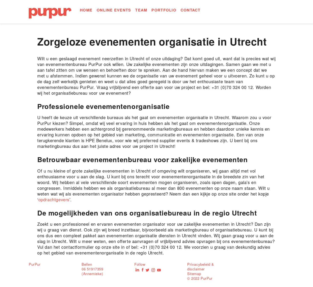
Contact (191, 10)
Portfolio (163, 10)
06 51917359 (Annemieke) (92, 271)
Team (141, 10)
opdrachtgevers (53, 199)
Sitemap (194, 273)
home (86, 10)
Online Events (114, 10)
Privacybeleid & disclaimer (200, 266)
